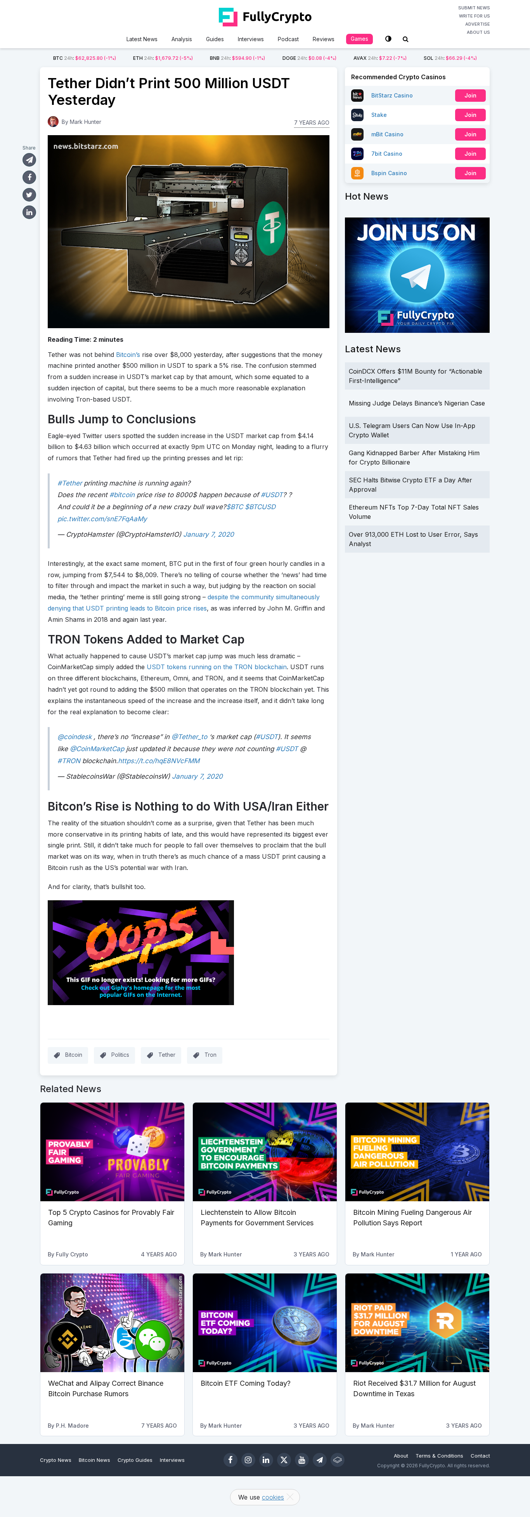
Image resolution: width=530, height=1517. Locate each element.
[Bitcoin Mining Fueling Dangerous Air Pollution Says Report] (417, 1152)
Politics (120, 1054)
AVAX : (380, 58)
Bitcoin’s (128, 354)
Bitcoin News (94, 1460)
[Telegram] (320, 1460)
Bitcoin (73, 1054)
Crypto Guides (135, 1460)
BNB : (237, 58)
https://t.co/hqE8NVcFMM (158, 761)
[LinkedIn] (266, 1460)
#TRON (68, 761)
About (401, 1456)
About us (478, 32)
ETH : (163, 58)
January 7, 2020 (208, 534)
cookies (273, 1497)
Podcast (288, 39)
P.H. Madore (72, 1425)
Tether (166, 1054)
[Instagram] (248, 1460)
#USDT (272, 495)
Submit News (474, 7)
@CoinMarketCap (97, 749)
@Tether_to (189, 737)
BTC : (84, 58)
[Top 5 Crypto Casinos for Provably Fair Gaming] (112, 1152)
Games (359, 38)
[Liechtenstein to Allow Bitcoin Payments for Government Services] (265, 1152)
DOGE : (309, 58)
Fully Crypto (72, 1254)
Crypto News (55, 1460)
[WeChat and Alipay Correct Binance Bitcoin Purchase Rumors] (112, 1322)
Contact (480, 1456)
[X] (284, 1460)
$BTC (234, 507)
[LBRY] (338, 1460)
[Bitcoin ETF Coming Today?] (265, 1322)
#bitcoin (122, 495)
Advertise (477, 24)
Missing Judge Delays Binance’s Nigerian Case (417, 403)
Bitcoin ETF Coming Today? (246, 1383)
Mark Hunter (85, 121)
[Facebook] (230, 1460)
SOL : (450, 58)
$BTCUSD (260, 507)
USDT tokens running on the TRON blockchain (217, 667)
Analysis (181, 39)
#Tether (69, 483)
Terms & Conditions (439, 1456)
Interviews (251, 39)
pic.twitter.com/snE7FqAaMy (102, 519)
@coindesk (74, 737)
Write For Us (474, 16)
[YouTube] (302, 1460)
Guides (215, 39)
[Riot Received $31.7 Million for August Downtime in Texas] (417, 1322)
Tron (210, 1054)
